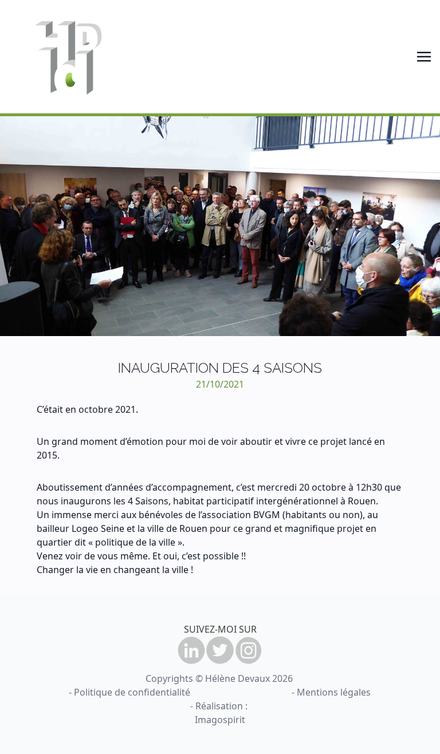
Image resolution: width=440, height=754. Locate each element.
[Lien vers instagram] (248, 650)
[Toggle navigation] (424, 56)
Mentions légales (334, 692)
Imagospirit (220, 719)
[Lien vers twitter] (220, 650)
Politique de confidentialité (132, 692)
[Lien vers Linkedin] (191, 650)
